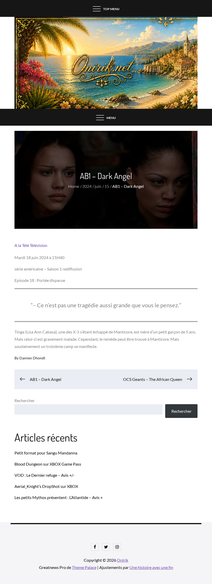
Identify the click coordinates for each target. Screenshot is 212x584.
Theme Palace (84, 567)
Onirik (122, 560)
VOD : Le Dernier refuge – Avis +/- (44, 475)
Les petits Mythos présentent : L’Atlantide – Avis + (58, 497)
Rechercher (24, 400)
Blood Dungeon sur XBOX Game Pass (47, 463)
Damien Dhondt (32, 358)
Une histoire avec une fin (151, 567)
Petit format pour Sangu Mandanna (45, 452)
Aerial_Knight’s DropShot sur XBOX (46, 486)
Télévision (38, 245)
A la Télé (21, 245)
